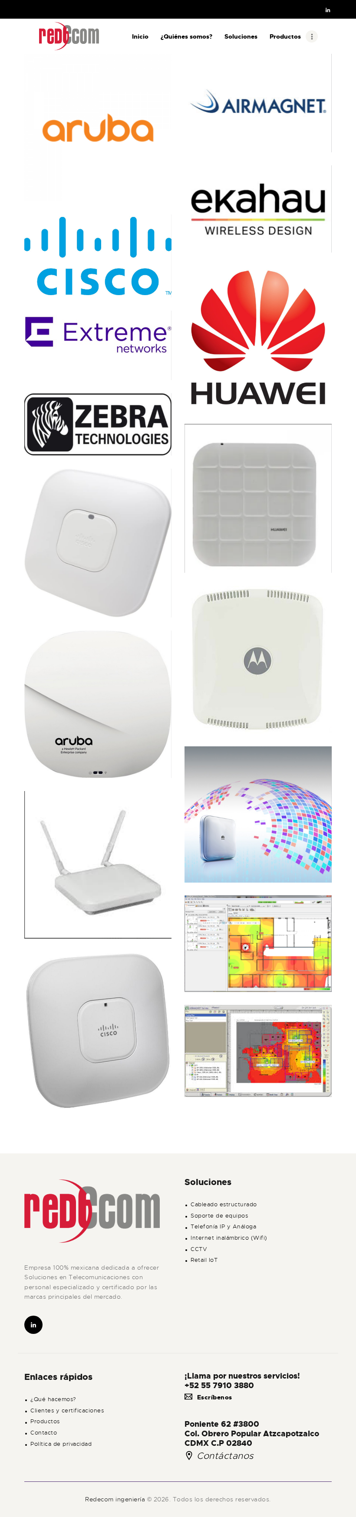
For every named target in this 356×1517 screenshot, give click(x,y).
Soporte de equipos (219, 1215)
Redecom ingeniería (116, 1499)
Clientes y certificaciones (67, 1410)
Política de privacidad (61, 1444)
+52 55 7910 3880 (219, 1385)
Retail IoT (204, 1260)
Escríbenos (214, 1397)
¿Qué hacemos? (53, 1399)
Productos (45, 1421)
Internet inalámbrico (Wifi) (229, 1238)
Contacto (43, 1432)
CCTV (199, 1249)
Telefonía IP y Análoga (223, 1226)
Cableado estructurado (224, 1204)
